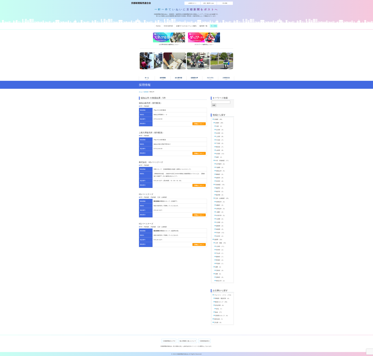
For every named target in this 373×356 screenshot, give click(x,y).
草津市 (220, 250)
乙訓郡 (220, 219)
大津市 (220, 246)
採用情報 (163, 78)
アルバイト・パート (223, 295)
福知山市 (220, 171)
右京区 (220, 133)
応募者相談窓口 (205, 341)
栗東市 (220, 257)
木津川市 (220, 215)
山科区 (220, 150)
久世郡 (220, 222)
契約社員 (219, 319)
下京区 (220, 143)
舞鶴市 (220, 174)
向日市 (220, 236)
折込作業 (219, 305)
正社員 (218, 322)
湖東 (218, 274)
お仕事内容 (178, 78)
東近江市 (220, 281)
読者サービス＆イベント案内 (186, 26)
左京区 (220, 130)
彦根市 (220, 277)
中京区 (220, 140)
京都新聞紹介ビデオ (169, 341)
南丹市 (220, 191)
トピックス (210, 78)
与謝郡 (220, 167)
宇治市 (220, 232)
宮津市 (220, 181)
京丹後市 (220, 164)
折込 (219, 309)
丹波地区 (220, 184)
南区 (219, 157)
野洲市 (220, 260)
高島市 (220, 270)
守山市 (220, 253)
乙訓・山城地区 (222, 198)
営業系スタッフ (222, 315)
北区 (219, 126)
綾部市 (220, 178)
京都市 (219, 123)
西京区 (220, 147)
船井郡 (220, 195)
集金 (219, 312)
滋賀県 (218, 239)
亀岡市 (220, 188)
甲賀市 (220, 263)
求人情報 (225, 3)
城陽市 (220, 205)
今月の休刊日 (168, 26)
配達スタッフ (221, 302)
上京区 (220, 136)
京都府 (218, 119)
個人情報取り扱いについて (187, 341)
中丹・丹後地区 (222, 160)
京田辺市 (220, 209)
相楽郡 (220, 229)
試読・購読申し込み (208, 3)
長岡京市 (220, 202)
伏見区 (220, 154)
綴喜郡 (220, 226)
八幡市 (220, 212)
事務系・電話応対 (222, 298)
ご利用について (226, 78)
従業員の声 (194, 78)
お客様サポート (192, 3)
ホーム (147, 78)
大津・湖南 (221, 243)
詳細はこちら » (199, 124)
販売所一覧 (203, 26)
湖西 (218, 267)
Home (158, 26)
